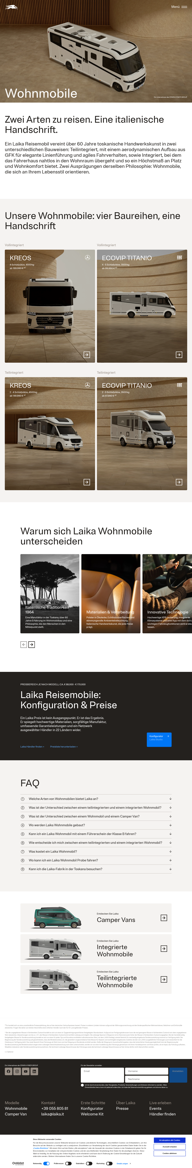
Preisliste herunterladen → (64, 746)
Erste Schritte (93, 1103)
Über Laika (125, 1103)
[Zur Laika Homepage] (11, 7)
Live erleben (160, 1103)
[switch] (68, 1163)
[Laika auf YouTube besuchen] (26, 1071)
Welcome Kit (92, 1114)
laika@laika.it (52, 1114)
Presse (122, 1108)
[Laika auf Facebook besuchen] (8, 1071)
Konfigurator (92, 1108)
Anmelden (177, 1071)
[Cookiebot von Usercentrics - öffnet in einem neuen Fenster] (18, 1163)
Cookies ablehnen (170, 1153)
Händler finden (162, 1114)
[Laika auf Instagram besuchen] (17, 1071)
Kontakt (48, 1103)
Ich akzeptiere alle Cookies (169, 1140)
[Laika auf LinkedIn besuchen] (34, 1071)
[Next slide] (31, 644)
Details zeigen (122, 1164)
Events (155, 1108)
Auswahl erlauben (170, 1147)
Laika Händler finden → (32, 746)
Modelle (12, 1103)
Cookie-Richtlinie (41, 1148)
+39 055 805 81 (54, 1108)
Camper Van (16, 1114)
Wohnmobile (16, 1108)
